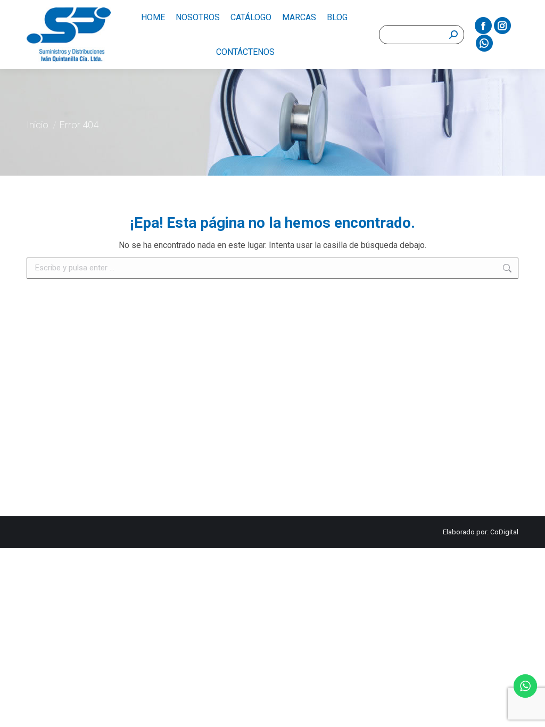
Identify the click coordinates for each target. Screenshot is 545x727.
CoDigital (504, 532)
